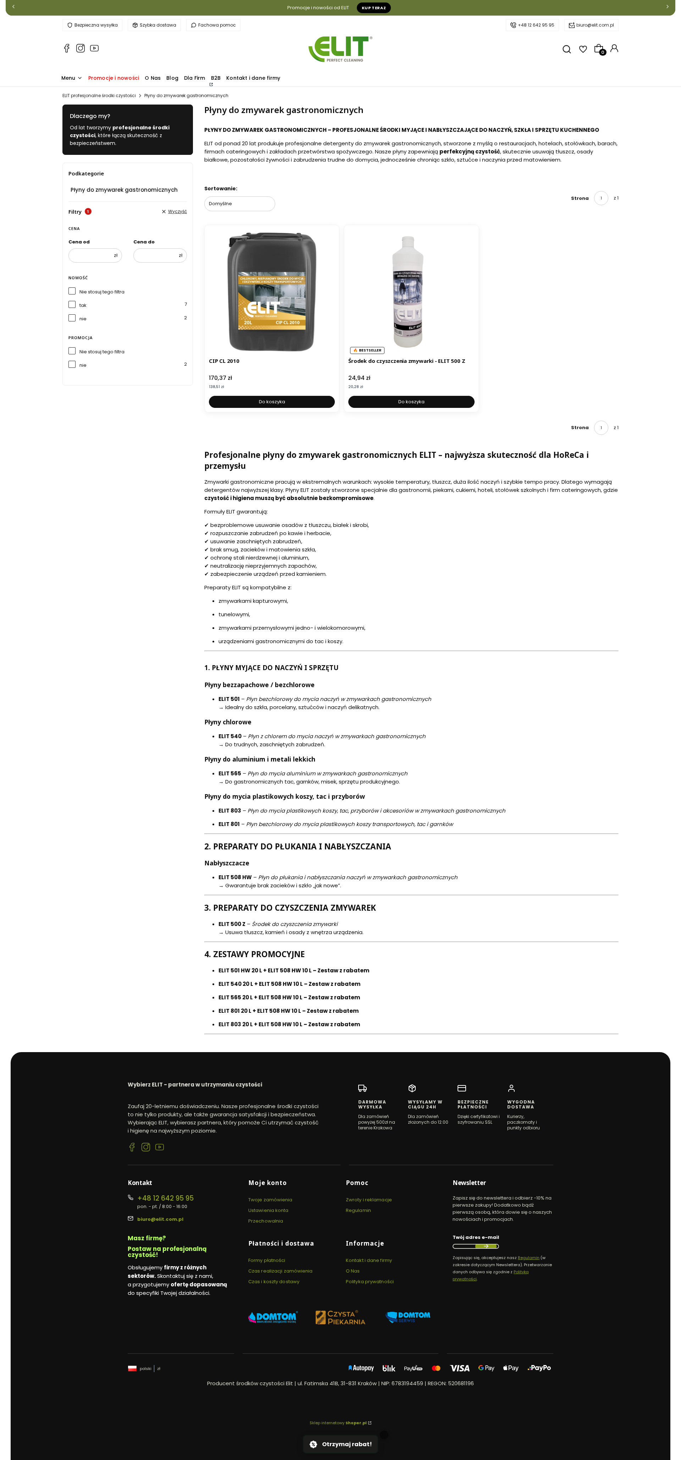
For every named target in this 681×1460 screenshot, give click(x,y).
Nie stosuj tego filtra (101, 291)
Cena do (144, 241)
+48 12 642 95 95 (536, 25)
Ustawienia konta (268, 1210)
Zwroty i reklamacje (369, 1199)
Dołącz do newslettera (486, 1246)
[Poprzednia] (13, 8)
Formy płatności (267, 1260)
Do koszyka (272, 401)
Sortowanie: (220, 188)
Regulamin (358, 1210)
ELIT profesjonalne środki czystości (99, 95)
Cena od (79, 241)
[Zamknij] (384, 1435)
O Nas (353, 1271)
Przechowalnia (265, 1221)
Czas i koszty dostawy (273, 1281)
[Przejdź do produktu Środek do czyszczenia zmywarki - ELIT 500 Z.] (411, 292)
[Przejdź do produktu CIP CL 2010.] (272, 292)
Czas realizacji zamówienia (280, 1271)
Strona (580, 198)
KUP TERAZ (374, 8)
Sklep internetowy (338, 1423)
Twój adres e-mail (476, 1237)
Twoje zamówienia (270, 1199)
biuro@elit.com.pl (595, 25)
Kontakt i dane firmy (369, 1260)
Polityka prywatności (370, 1281)
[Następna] (667, 8)
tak (83, 305)
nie (83, 318)
